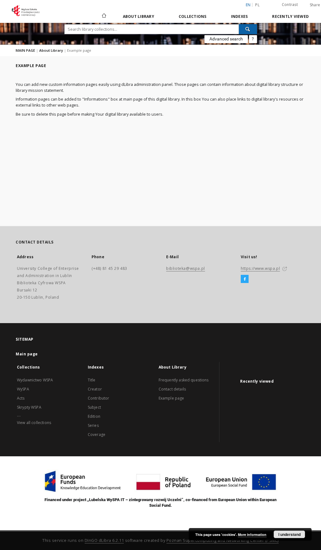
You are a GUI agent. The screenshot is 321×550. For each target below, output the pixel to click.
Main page (27, 354)
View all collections (34, 422)
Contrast (290, 4)
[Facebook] (245, 279)
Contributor (98, 398)
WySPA (23, 389)
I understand (289, 534)
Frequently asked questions (184, 380)
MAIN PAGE (25, 50)
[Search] (248, 29)
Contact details (172, 389)
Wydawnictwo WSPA (35, 380)
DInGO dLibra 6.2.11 (104, 540)
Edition (94, 416)
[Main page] (104, 16)
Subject (94, 407)
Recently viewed (290, 16)
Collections (193, 16)
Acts (21, 398)
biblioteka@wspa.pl (185, 268)
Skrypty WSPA (29, 407)
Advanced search (226, 38)
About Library (138, 16)
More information (252, 534)
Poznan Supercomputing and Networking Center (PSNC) (222, 540)
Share (315, 5)
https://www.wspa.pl (260, 268)
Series (93, 425)
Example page (171, 398)
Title (92, 380)
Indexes (239, 16)
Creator (95, 389)
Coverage (96, 434)
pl (257, 5)
